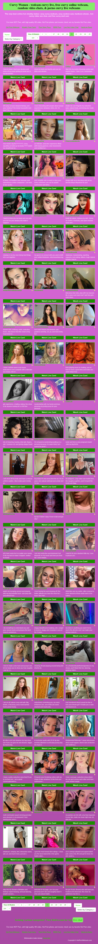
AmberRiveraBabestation (12, 290)
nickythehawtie (39, 67)
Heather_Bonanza (9, 178)
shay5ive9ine (70, 663)
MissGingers (7, 252)
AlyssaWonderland (72, 216)
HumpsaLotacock (72, 738)
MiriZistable (70, 178)
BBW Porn (57, 27)
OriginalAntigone (72, 476)
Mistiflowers (38, 290)
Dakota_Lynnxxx (40, 625)
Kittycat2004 (39, 439)
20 (67, 34)
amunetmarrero (9, 327)
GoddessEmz (39, 141)
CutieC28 (69, 402)
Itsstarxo (6, 551)
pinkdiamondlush (72, 290)
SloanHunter (7, 365)
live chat (77, 920)
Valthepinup (7, 103)
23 (81, 34)
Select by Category (13, 39)
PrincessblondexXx (73, 141)
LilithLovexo (70, 849)
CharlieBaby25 (8, 476)
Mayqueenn (38, 514)
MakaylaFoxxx (8, 402)
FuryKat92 (69, 365)
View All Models (33, 34)
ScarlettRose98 (71, 252)
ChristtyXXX (38, 402)
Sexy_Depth (38, 700)
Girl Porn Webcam (13, 27)
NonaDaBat (70, 589)
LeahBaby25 (39, 178)
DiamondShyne (39, 365)
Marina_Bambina (72, 700)
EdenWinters (7, 700)
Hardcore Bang (86, 27)
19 (63, 34)
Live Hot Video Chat (71, 27)
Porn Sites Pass (45, 27)
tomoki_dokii (7, 849)
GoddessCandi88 (40, 589)
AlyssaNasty (39, 551)
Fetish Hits (46, 938)
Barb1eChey (70, 103)
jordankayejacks (9, 216)
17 (54, 34)
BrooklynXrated (40, 887)
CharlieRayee (39, 252)
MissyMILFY (70, 327)
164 (33, 38)
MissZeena (38, 812)
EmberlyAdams (8, 67)
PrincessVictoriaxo (41, 327)
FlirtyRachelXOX (9, 141)
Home (7, 35)
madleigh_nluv (8, 589)
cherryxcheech (71, 887)
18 (58, 34)
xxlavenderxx (8, 439)
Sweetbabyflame (72, 625)
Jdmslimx (37, 849)
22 (76, 34)
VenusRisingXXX (9, 812)
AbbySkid (37, 663)
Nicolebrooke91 (9, 663)
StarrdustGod (39, 774)
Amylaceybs (39, 476)
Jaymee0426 (39, 103)
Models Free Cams (29, 27)
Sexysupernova (71, 774)
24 (85, 34)
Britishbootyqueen (72, 439)
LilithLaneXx (38, 738)
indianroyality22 (9, 625)
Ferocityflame (8, 887)
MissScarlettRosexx (10, 774)
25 (89, 34)
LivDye (68, 67)
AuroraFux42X (71, 551)
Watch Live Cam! (17, 77)
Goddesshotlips (8, 738)
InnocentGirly (70, 812)
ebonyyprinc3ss (9, 514)
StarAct (68, 514)
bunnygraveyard (40, 216)
